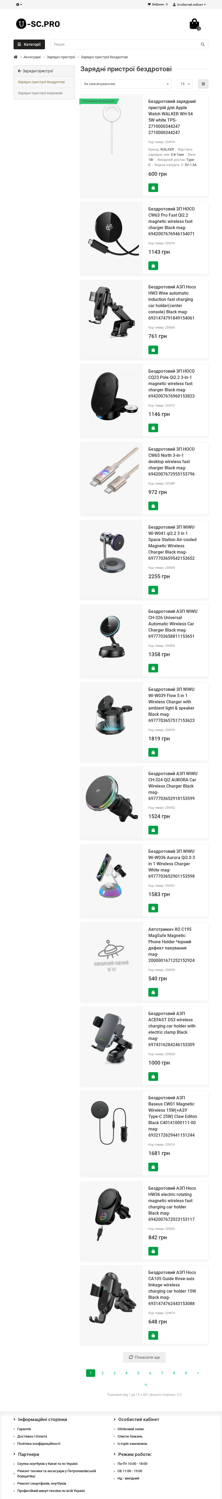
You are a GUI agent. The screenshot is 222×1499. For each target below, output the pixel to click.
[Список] (203, 84)
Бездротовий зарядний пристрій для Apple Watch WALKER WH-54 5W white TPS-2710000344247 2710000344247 (172, 117)
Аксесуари (32, 57)
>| (145, 1385)
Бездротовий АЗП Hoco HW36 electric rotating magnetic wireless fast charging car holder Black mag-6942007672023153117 (172, 1204)
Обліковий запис (130, 1429)
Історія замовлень (132, 1444)
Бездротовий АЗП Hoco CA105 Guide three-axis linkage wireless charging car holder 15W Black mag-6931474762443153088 (172, 1288)
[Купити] (153, 187)
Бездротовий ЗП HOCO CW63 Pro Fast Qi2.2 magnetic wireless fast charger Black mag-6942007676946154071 (171, 221)
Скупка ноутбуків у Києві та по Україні (47, 1464)
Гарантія (24, 1429)
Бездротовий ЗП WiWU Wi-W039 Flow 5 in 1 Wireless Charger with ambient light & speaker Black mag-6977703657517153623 (171, 705)
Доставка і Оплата (32, 1436)
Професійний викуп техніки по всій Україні (51, 1491)
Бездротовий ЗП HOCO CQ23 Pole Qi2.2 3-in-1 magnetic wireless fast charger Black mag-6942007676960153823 (171, 384)
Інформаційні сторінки (42, 1419)
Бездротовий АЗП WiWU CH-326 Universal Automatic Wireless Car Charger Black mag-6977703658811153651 (172, 624)
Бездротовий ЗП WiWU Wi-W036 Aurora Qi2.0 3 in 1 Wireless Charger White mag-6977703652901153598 (171, 864)
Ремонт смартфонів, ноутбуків (41, 1483)
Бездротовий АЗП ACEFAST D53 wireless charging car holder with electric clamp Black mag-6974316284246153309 (171, 1029)
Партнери (28, 1454)
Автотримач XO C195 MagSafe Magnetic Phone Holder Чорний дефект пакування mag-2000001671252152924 (171, 945)
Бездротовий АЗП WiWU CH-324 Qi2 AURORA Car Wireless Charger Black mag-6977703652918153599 (172, 786)
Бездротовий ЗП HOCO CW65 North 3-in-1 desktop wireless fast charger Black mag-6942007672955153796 (171, 462)
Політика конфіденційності (38, 1444)
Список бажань (129, 1436)
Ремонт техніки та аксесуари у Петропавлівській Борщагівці (56, 1473)
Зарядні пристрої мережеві (40, 93)
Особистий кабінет (138, 1419)
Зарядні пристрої (61, 57)
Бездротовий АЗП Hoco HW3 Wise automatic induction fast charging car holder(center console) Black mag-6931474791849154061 (172, 302)
